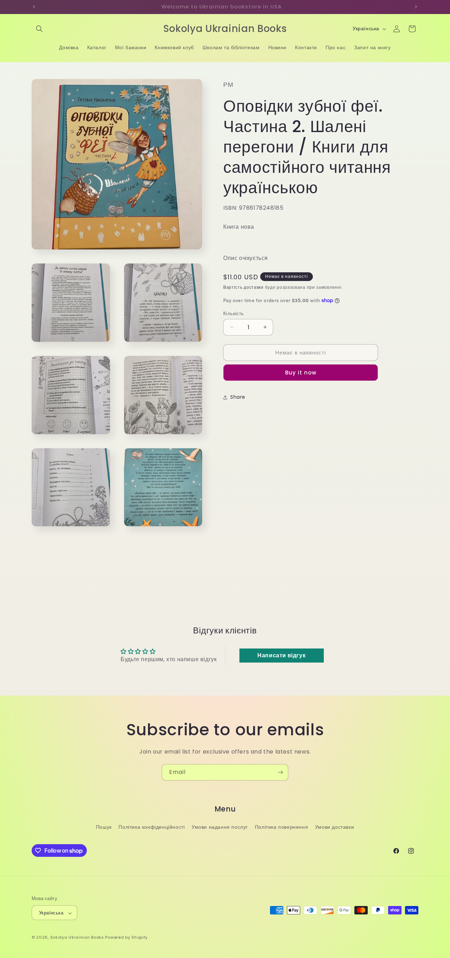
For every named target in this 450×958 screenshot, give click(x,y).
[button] (39, 29)
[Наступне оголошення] (416, 6)
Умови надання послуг (220, 826)
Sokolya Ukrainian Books (77, 937)
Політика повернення (281, 826)
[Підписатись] (280, 772)
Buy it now (300, 372)
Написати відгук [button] (281, 655)
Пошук (104, 826)
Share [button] (237, 396)
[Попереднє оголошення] (34, 6)
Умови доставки (334, 826)
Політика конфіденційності (151, 826)
